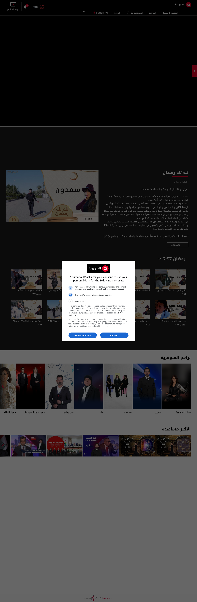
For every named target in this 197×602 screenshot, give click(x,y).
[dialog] (98, 301)
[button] (98, 301)
